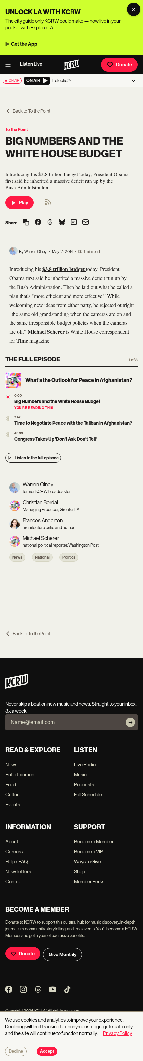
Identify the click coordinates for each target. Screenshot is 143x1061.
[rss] (48, 204)
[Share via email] (85, 222)
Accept (47, 1051)
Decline (16, 1051)
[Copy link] (26, 223)
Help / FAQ (16, 861)
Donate (124, 65)
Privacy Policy (117, 1033)
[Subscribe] (130, 722)
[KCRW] (16, 687)
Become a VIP (88, 851)
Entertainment (20, 774)
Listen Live (31, 64)
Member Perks (89, 881)
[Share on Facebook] (38, 223)
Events (12, 804)
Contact (14, 881)
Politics (68, 557)
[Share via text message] (74, 223)
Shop (79, 871)
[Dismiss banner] (133, 9)
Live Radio (85, 764)
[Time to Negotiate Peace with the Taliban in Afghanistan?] (8, 418)
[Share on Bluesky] (62, 223)
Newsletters (18, 871)
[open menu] (10, 64)
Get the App (24, 44)
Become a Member (94, 841)
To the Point (16, 129)
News (17, 557)
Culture (13, 794)
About (11, 841)
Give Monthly (62, 954)
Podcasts (84, 784)
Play (23, 203)
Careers (14, 851)
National (42, 557)
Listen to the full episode (37, 457)
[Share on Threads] (50, 223)
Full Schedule (88, 794)
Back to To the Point (31, 111)
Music (80, 774)
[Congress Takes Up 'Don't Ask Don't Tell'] (8, 434)
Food (10, 784)
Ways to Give (87, 861)
